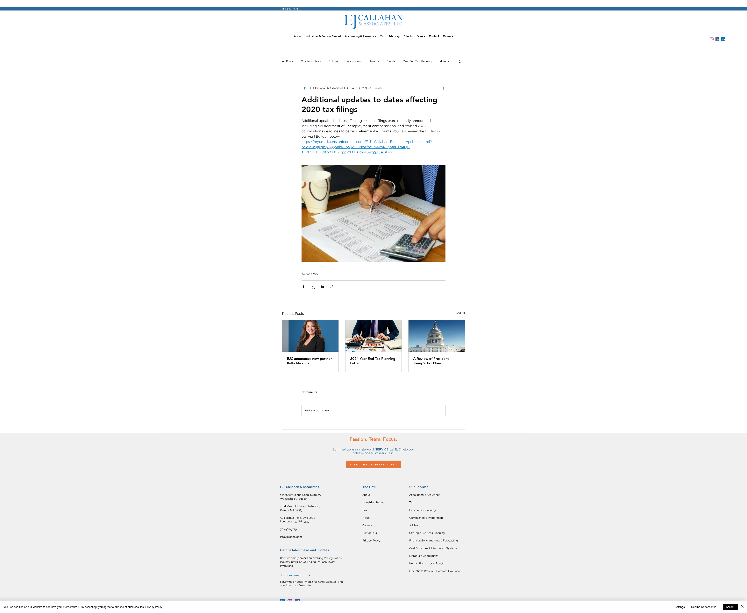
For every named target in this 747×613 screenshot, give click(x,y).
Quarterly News (311, 61)
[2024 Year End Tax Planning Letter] (373, 336)
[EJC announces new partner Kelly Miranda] (310, 336)
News (366, 517)
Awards (374, 61)
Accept (730, 607)
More (442, 61)
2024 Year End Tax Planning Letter (372, 360)
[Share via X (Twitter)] (313, 287)
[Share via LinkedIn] (322, 287)
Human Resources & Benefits (427, 563)
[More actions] (443, 88)
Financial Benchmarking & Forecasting (433, 540)
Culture (333, 61)
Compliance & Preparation (426, 517)
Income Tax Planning (422, 510)
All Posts (287, 61)
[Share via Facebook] (303, 287)
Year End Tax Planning (417, 61)
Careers (367, 525)
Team (365, 510)
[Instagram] (712, 39)
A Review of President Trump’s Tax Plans (431, 360)
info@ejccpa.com (291, 536)
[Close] (742, 607)
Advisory (414, 525)
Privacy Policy (371, 540)
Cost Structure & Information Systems (433, 548)
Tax (412, 502)
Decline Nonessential (704, 607)
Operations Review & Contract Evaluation (435, 571)
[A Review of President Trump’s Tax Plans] (437, 336)
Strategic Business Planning (427, 532)
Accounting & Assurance (424, 494)
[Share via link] (332, 287)
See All (460, 312)
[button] (460, 61)
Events (391, 61)
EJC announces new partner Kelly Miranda (309, 360)
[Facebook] (717, 39)
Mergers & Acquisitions (423, 555)
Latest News (354, 61)
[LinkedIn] (723, 39)
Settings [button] (680, 607)
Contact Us (369, 532)
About (366, 494)
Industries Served (373, 502)
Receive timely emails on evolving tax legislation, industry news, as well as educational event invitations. (311, 561)
